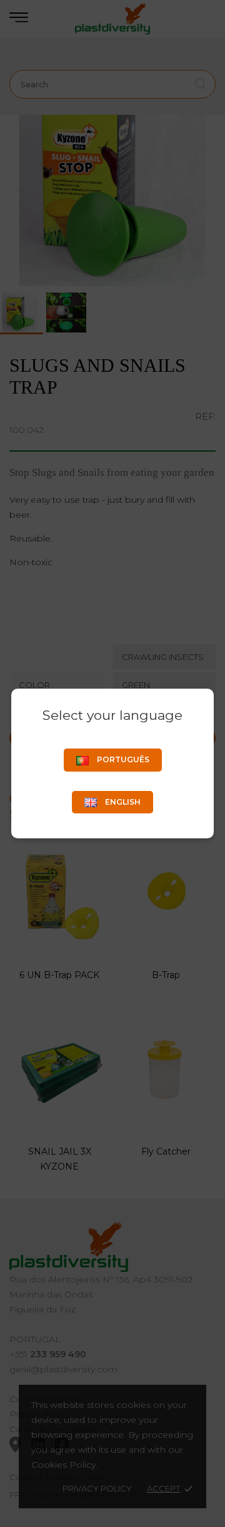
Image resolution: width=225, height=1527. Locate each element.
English (122, 802)
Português (122, 759)
